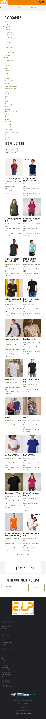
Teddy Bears (8, 125)
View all (7, 22)
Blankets (7, 135)
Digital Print (8, 182)
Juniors (8, 65)
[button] (40, 2)
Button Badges (9, 84)
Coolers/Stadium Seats (11, 132)
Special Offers (9, 117)
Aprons (7, 71)
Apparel (15, 8)
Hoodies (8, 30)
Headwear (8, 99)
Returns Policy (5, 626)
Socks (7, 63)
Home (2, 8)
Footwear (7, 109)
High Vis (8, 96)
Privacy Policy (5, 631)
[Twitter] (6, 686)
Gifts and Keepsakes (11, 86)
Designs (3, 645)
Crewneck (9, 48)
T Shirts (7, 25)
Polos (7, 58)
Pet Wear (8, 137)
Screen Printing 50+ (10, 191)
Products (8, 8)
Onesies (7, 114)
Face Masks (8, 94)
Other (7, 91)
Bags (6, 68)
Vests (6, 73)
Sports (8, 40)
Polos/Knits (9, 60)
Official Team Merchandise (13, 112)
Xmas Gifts (8, 130)
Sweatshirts (9, 55)
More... (3, 677)
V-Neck (8, 42)
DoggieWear (10, 53)
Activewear (8, 76)
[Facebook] (3, 686)
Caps (6, 107)
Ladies (8, 45)
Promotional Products (11, 140)
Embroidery (8, 186)
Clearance (8, 119)
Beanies (7, 102)
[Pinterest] (10, 686)
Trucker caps (9, 104)
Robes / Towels (9, 78)
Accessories (8, 127)
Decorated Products (6, 642)
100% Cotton (10, 37)
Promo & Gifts (9, 81)
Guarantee (4, 629)
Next (28, 555)
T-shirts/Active (23, 8)
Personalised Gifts (10, 89)
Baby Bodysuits (9, 122)
